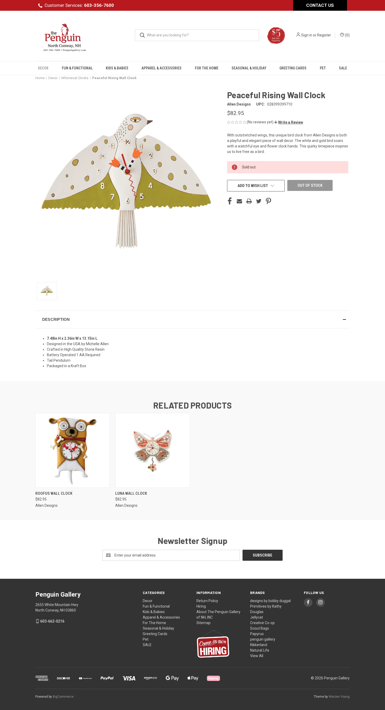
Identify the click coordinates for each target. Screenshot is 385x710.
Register (324, 35)
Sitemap (203, 623)
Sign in (306, 35)
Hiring (201, 606)
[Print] (249, 201)
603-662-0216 (52, 621)
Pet (323, 68)
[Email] (239, 201)
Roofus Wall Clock (53, 493)
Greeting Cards (292, 68)
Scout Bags (259, 628)
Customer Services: (79, 5)
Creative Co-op (262, 623)
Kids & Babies (117, 68)
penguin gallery (262, 639)
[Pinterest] (268, 201)
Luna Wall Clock (131, 493)
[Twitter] (258, 201)
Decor (43, 68)
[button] (288, 122)
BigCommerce (63, 696)
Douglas (256, 612)
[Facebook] (229, 201)
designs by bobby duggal (270, 601)
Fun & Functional (77, 68)
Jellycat (256, 617)
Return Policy (207, 601)
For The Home (206, 68)
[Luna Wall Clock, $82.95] (152, 450)
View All (256, 656)
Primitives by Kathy (266, 606)
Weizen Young (339, 696)
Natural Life (259, 650)
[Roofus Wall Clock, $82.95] (72, 450)
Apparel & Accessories (161, 68)
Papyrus (257, 634)
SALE (343, 68)
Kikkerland (258, 645)
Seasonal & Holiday (249, 68)
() (347, 35)
